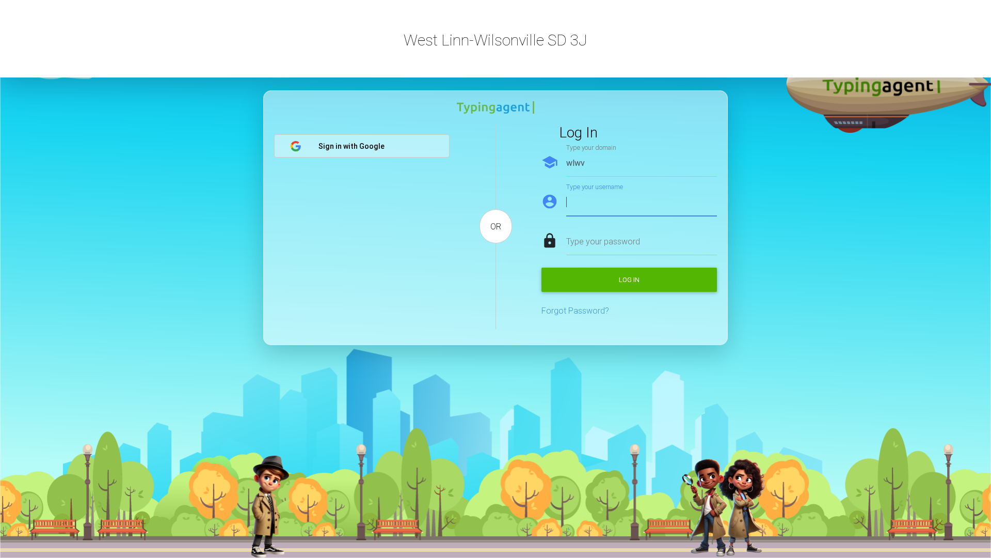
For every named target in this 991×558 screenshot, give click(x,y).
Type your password (603, 241)
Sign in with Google (351, 146)
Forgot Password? (575, 310)
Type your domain (591, 147)
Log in (629, 279)
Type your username (594, 186)
